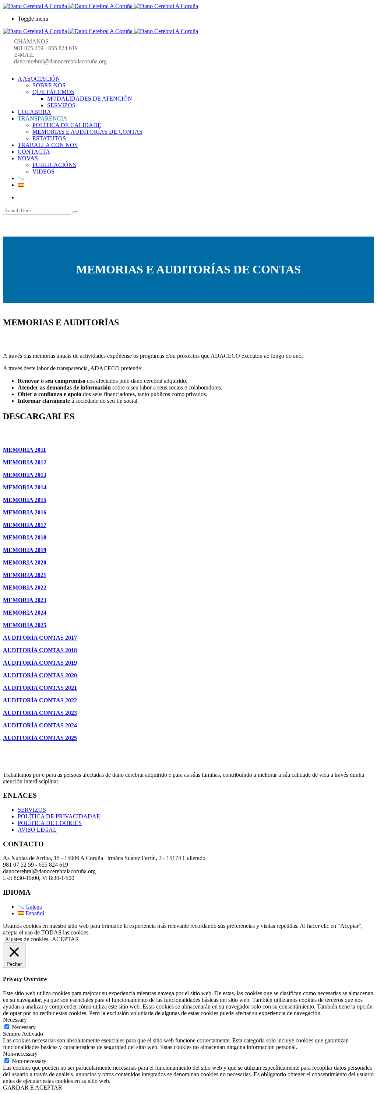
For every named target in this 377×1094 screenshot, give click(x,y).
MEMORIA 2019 (24, 550)
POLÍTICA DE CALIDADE (66, 125)
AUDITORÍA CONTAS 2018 (40, 650)
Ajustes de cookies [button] (26, 939)
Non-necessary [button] (20, 1054)
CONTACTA (34, 151)
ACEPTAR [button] (65, 939)
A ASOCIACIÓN (39, 79)
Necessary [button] (15, 1020)
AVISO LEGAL (37, 829)
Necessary (24, 1027)
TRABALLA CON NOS (48, 145)
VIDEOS (43, 171)
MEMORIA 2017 (24, 525)
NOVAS (28, 158)
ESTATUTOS (49, 138)
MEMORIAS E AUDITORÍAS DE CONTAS (87, 132)
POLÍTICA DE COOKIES (50, 823)
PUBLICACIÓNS (54, 165)
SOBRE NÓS (49, 85)
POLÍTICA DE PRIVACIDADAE (59, 816)
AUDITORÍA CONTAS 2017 (40, 638)
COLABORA (34, 112)
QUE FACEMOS (53, 92)
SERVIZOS (61, 105)
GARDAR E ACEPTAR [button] (32, 1087)
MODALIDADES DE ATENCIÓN (89, 98)
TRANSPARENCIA (42, 118)
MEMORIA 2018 (24, 537)
